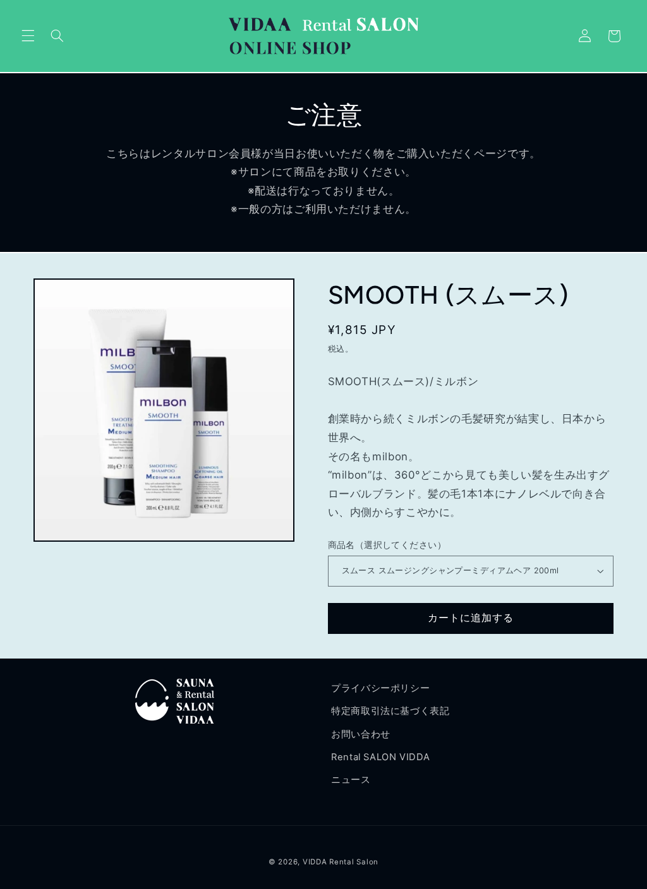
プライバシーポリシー (380, 688)
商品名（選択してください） (387, 545)
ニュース (351, 779)
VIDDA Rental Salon (340, 861)
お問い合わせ (360, 734)
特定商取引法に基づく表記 (390, 711)
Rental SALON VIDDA (380, 757)
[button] (27, 36)
